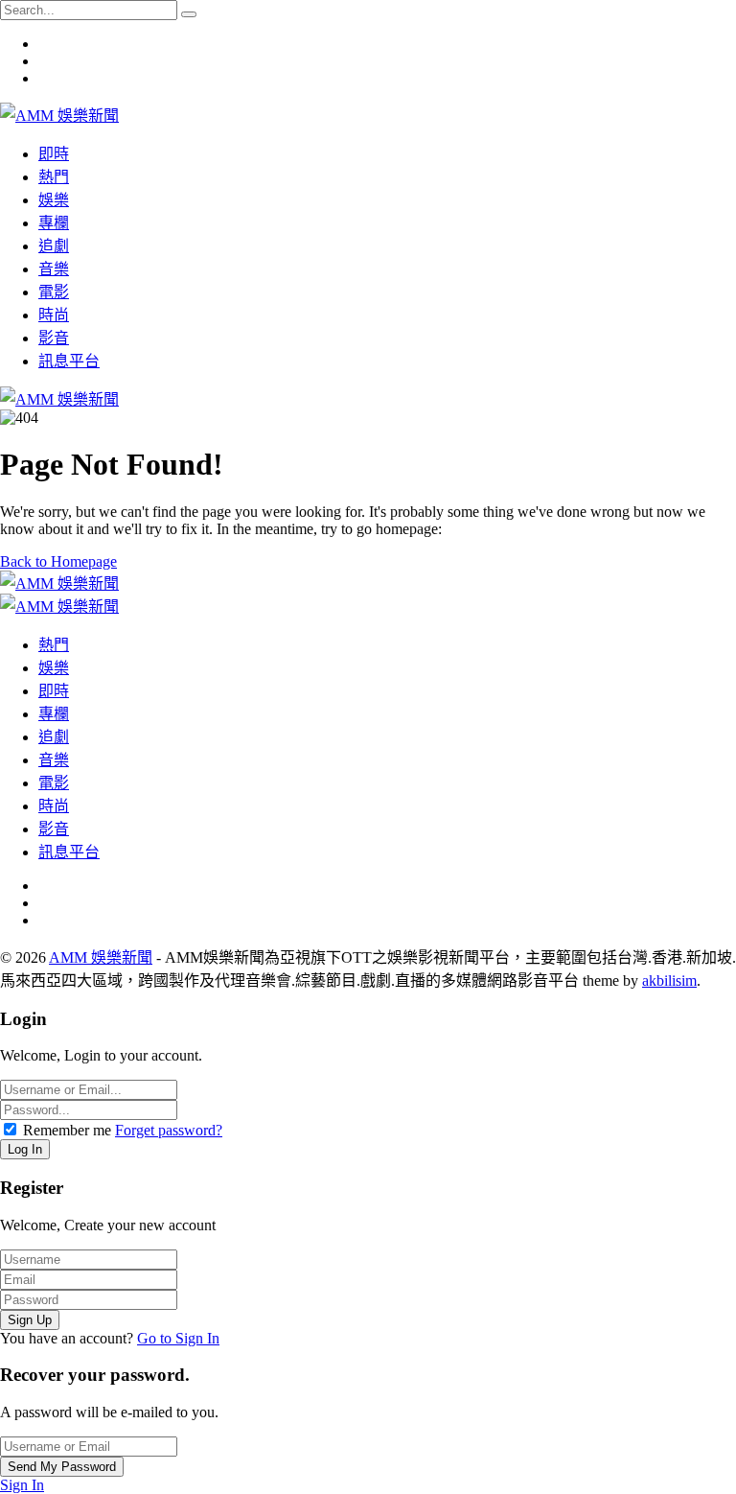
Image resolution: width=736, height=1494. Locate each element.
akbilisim (669, 980)
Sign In (22, 1485)
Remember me (67, 1130)
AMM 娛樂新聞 (100, 957)
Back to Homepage (58, 561)
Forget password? (168, 1130)
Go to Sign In (178, 1338)
